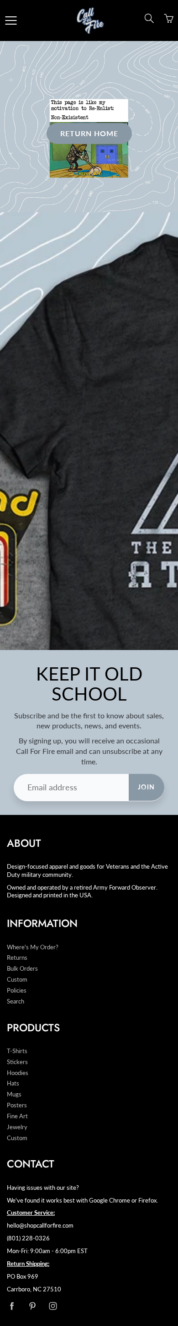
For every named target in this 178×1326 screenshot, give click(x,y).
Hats (13, 1083)
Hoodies (17, 1073)
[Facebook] (12, 1306)
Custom (17, 979)
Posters (17, 1105)
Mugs (14, 1094)
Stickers (17, 1062)
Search (15, 1001)
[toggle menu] (11, 20)
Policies (16, 990)
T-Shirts (17, 1051)
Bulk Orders (22, 968)
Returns (17, 957)
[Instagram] (53, 1306)
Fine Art (17, 1116)
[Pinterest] (32, 1306)
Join (146, 787)
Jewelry (17, 1127)
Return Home (89, 133)
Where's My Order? (32, 947)
